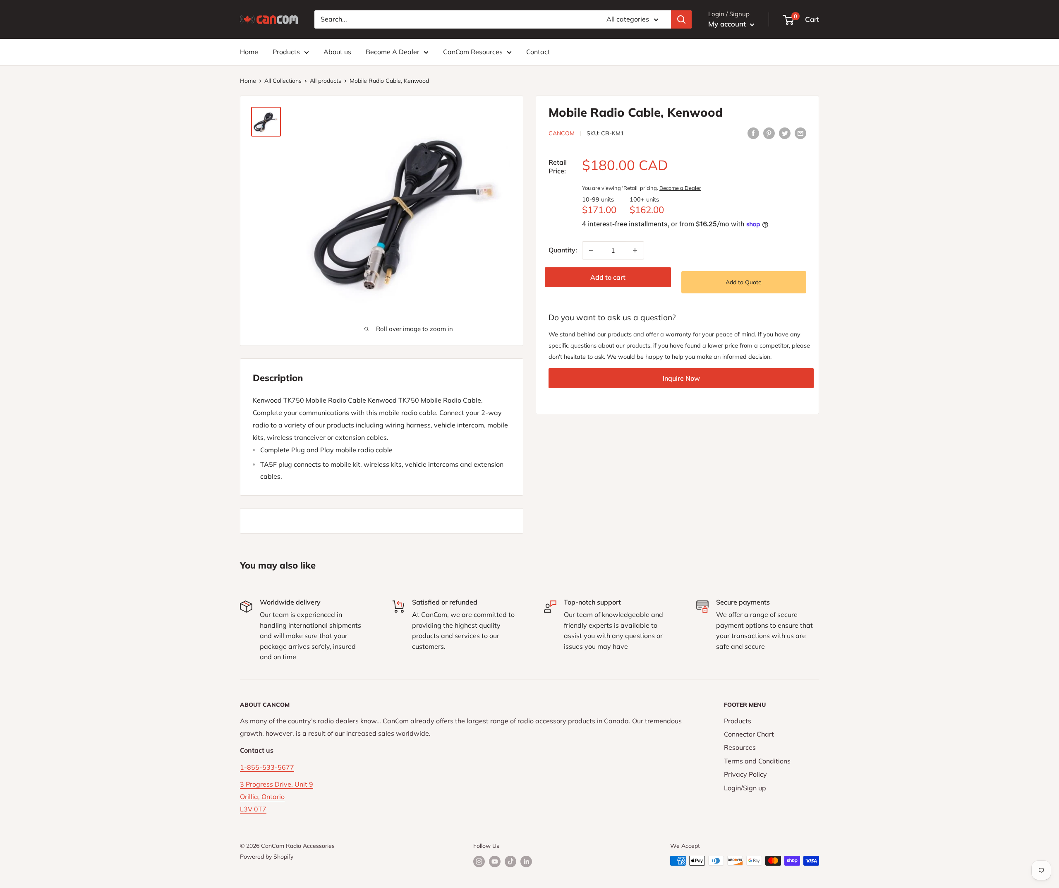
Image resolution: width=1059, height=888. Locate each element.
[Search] (681, 19)
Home (249, 52)
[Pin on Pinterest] (769, 133)
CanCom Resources (473, 52)
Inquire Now (681, 378)
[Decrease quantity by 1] (591, 250)
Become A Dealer (392, 52)
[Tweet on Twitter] (785, 133)
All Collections (283, 80)
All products (325, 80)
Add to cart (607, 277)
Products (286, 52)
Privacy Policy (745, 774)
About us (337, 52)
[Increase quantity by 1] (635, 250)
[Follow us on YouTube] (495, 862)
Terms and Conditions (757, 761)
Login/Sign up (745, 788)
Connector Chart (749, 734)
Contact (538, 52)
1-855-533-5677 (267, 767)
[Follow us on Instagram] (479, 862)
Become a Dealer (680, 188)
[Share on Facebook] (753, 133)
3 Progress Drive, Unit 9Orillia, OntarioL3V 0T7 (276, 796)
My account (728, 23)
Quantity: (563, 250)
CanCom (562, 133)
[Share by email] (800, 133)
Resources (740, 747)
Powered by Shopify (266, 856)
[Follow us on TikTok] (510, 862)
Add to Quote (744, 282)
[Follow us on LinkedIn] (526, 862)
